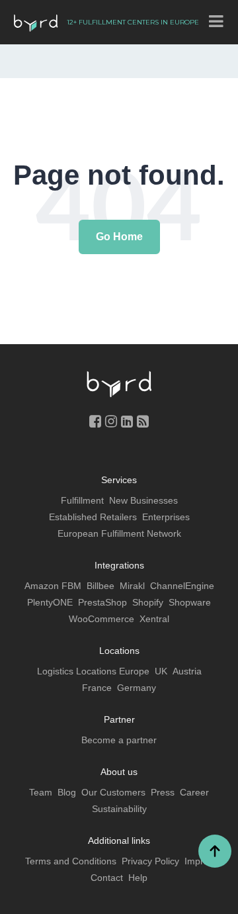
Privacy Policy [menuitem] (150, 861)
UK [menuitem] (161, 671)
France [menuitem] (97, 687)
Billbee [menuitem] (100, 585)
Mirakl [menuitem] (132, 585)
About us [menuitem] (119, 771)
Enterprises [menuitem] (166, 517)
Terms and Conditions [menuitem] (70, 861)
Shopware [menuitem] (190, 602)
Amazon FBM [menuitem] (52, 585)
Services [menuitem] (119, 480)
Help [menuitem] (137, 877)
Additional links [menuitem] (119, 840)
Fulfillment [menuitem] (82, 500)
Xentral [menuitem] (154, 619)
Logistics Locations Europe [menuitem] (93, 671)
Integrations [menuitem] (119, 565)
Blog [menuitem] (67, 792)
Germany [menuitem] (136, 687)
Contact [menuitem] (107, 877)
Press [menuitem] (163, 792)
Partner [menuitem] (119, 719)
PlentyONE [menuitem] (50, 602)
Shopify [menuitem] (147, 602)
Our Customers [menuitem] (113, 792)
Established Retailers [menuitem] (93, 517)
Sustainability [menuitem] (119, 808)
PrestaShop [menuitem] (102, 602)
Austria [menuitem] (187, 671)
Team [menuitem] (40, 792)
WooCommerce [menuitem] (101, 619)
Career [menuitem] (194, 792)
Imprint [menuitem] (199, 861)
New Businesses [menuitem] (143, 500)
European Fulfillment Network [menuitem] (119, 533)
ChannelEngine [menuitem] (182, 585)
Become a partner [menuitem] (119, 740)
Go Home (119, 236)
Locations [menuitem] (119, 650)
